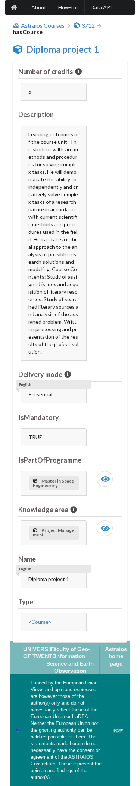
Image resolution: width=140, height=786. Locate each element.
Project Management (53, 532)
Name (27, 559)
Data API (101, 7)
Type (25, 602)
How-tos (68, 7)
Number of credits (45, 71)
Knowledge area (43, 509)
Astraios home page (116, 656)
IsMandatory (38, 417)
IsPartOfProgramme (49, 460)
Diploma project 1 (63, 49)
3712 (88, 25)
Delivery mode (40, 374)
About (38, 7)
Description (36, 114)
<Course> (40, 622)
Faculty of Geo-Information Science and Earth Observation (70, 660)
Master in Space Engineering (53, 483)
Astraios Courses (43, 25)
